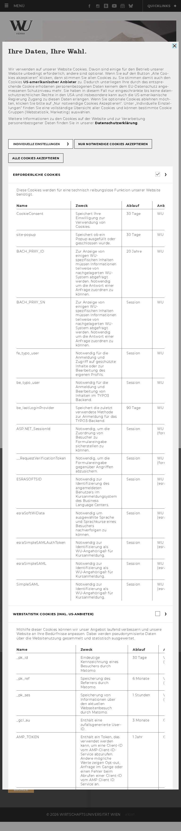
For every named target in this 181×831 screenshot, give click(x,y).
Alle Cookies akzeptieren (35, 158)
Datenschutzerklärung (116, 123)
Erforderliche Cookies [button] (36, 174)
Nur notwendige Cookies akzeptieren (113, 144)
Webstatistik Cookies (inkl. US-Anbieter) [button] (53, 614)
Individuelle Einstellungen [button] (36, 144)
